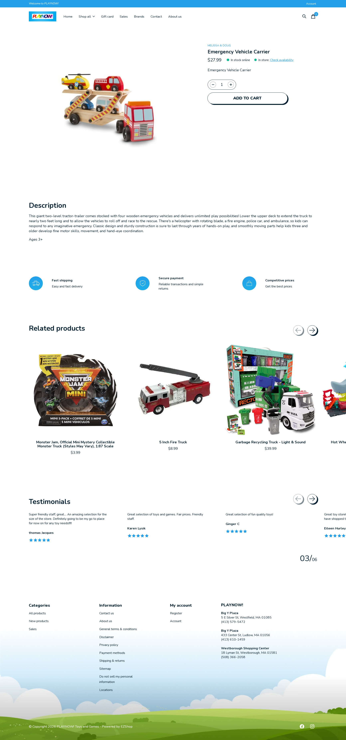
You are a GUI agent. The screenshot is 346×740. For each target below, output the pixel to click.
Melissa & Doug (219, 45)
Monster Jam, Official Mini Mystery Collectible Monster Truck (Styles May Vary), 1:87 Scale (75, 444)
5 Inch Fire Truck (173, 442)
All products (37, 613)
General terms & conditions (118, 629)
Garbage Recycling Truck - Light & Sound (270, 442)
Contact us (106, 613)
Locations (106, 690)
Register (176, 613)
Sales (124, 16)
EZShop (127, 726)
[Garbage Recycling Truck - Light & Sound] (270, 390)
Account (175, 621)
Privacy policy (108, 645)
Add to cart (247, 98)
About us (175, 16)
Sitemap (105, 669)
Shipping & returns (112, 661)
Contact (156, 16)
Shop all (85, 16)
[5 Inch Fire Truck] (173, 390)
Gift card (107, 16)
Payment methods (112, 653)
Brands (139, 16)
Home (67, 16)
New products (39, 621)
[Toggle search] (304, 16)
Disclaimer (106, 637)
